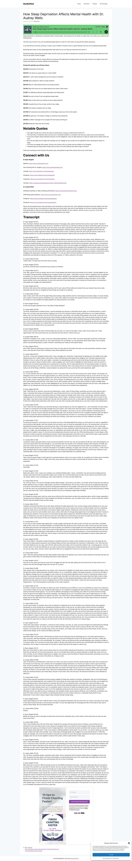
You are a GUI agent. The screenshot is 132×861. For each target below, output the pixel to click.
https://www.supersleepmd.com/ (51, 194)
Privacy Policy (115, 858)
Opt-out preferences (107, 858)
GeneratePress (74, 858)
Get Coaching (103, 4)
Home (79, 4)
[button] (129, 843)
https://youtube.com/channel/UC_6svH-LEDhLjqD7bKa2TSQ (47, 183)
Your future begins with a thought (33, 850)
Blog (26, 847)
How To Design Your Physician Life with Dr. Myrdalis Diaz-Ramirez (42, 849)
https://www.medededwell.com (38, 163)
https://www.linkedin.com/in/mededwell (41, 171)
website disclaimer (89, 210)
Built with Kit (79, 813)
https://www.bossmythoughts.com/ (66, 191)
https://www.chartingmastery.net (52, 167)
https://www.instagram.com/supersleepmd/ (43, 198)
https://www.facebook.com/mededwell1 (42, 179)
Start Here (86, 4)
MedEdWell (28, 4)
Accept (111, 854)
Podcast (95, 4)
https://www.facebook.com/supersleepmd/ (43, 202)
